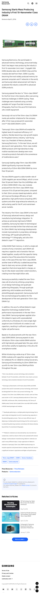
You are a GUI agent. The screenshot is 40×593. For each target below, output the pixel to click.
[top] (37, 590)
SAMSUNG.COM (6, 579)
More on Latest (19, 539)
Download (31, 24)
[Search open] (28, 3)
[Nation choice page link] (32, 3)
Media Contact (26, 485)
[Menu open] (36, 3)
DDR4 (18, 458)
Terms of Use (5, 570)
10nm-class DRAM (8, 458)
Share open (35, 24)
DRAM (5, 462)
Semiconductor (13, 462)
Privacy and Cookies (7, 573)
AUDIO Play (27, 24)
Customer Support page (10, 484)
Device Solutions (27, 458)
